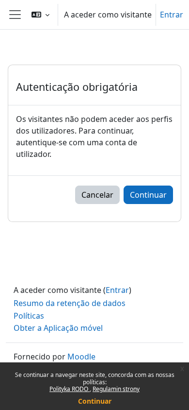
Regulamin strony (116, 389)
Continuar (94, 401)
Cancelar (97, 194)
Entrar (171, 14)
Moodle (81, 356)
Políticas (29, 315)
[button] (40, 14)
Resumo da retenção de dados (70, 303)
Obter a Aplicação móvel (58, 328)
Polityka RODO (69, 389)
